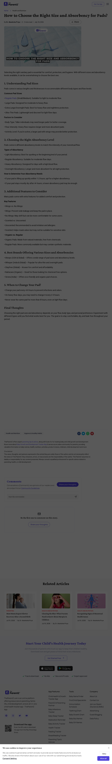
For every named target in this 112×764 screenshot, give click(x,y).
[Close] (109, 748)
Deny (104, 754)
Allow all (103, 758)
